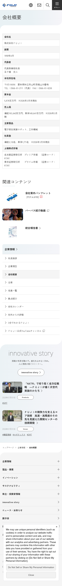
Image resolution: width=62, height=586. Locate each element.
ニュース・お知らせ (12, 510)
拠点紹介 (12, 298)
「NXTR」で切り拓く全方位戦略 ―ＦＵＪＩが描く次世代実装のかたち (41, 387)
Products (25, 397)
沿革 (10, 282)
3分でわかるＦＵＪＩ (18, 322)
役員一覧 (12, 290)
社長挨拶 (12, 258)
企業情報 (10, 249)
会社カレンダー (16, 306)
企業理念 (12, 266)
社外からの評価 (16, 314)
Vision (25, 429)
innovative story (10, 502)
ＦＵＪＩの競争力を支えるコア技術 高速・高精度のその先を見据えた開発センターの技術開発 (41, 417)
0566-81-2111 (16, 88)
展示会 (5, 518)
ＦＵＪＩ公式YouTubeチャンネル (21, 330)
